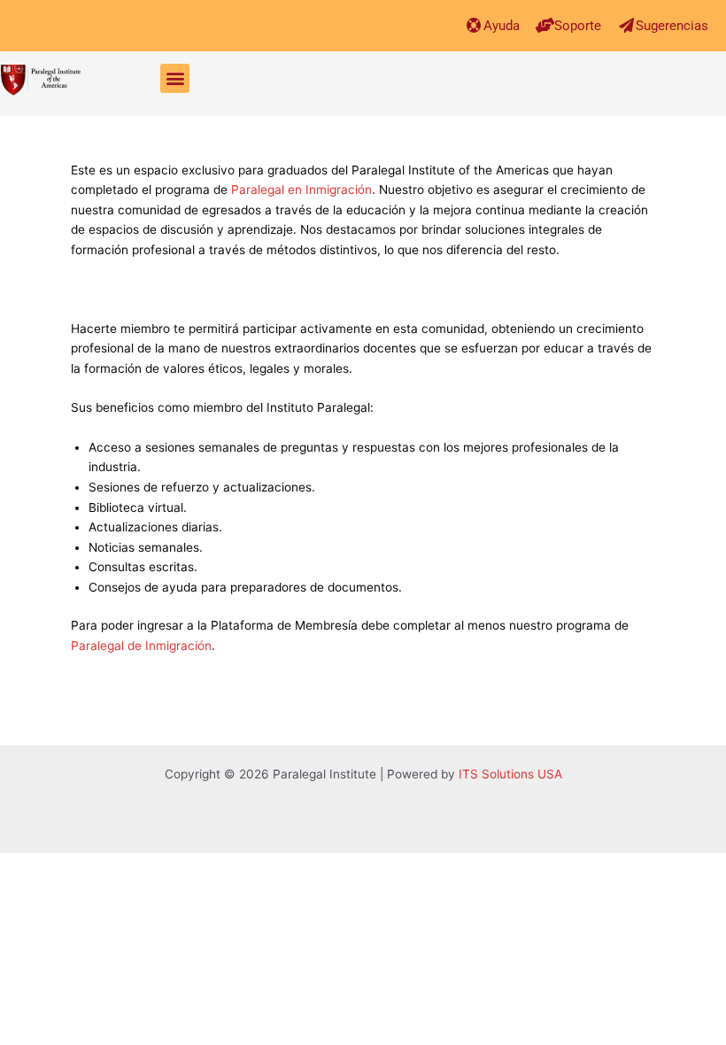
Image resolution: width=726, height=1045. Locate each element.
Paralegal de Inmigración (141, 646)
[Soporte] (544, 25)
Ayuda (501, 26)
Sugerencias (672, 26)
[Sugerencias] (626, 25)
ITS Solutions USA (510, 774)
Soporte (577, 26)
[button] (174, 78)
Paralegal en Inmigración (301, 189)
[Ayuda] (474, 25)
